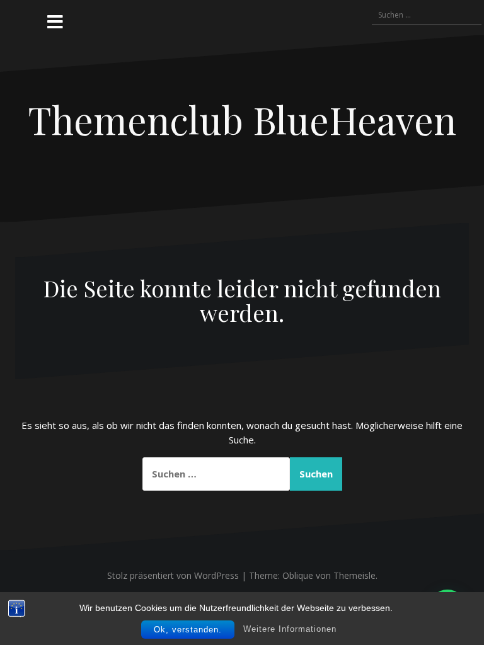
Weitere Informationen (290, 629)
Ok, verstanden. (188, 629)
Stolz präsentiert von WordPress (173, 575)
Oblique (297, 575)
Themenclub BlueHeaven (242, 119)
